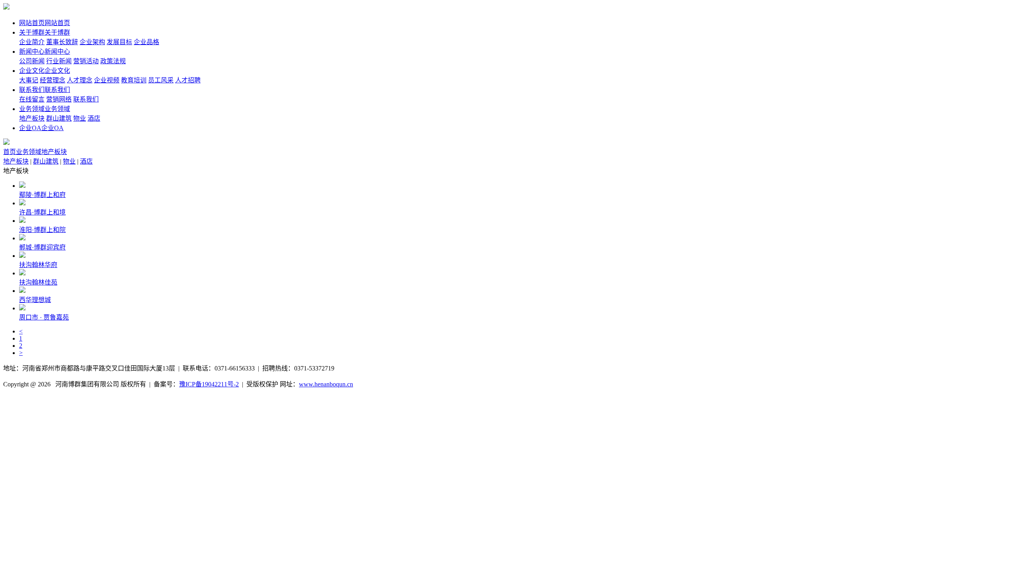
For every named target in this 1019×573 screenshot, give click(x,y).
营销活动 (86, 61)
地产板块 (32, 118)
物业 (79, 118)
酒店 (94, 118)
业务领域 (28, 151)
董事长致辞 (62, 42)
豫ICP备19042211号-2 (209, 384)
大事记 (28, 80)
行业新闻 (59, 61)
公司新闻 (32, 61)
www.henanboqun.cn (326, 384)
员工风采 (161, 80)
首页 (9, 151)
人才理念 (79, 80)
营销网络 (59, 99)
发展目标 (119, 42)
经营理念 (52, 80)
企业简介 (32, 42)
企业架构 (92, 42)
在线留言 (32, 99)
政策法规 (113, 61)
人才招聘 (188, 80)
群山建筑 (59, 118)
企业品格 (146, 42)
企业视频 (106, 80)
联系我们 (86, 99)
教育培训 (133, 80)
